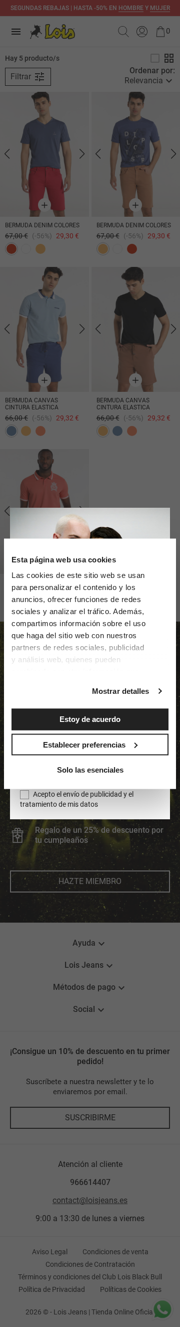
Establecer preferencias (84, 744)
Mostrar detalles (121, 691)
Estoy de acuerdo (90, 719)
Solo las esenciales (90, 770)
